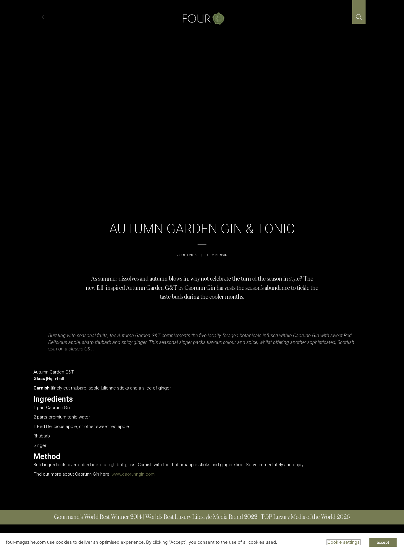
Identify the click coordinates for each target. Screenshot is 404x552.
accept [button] (383, 542)
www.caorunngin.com (133, 474)
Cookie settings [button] (343, 542)
